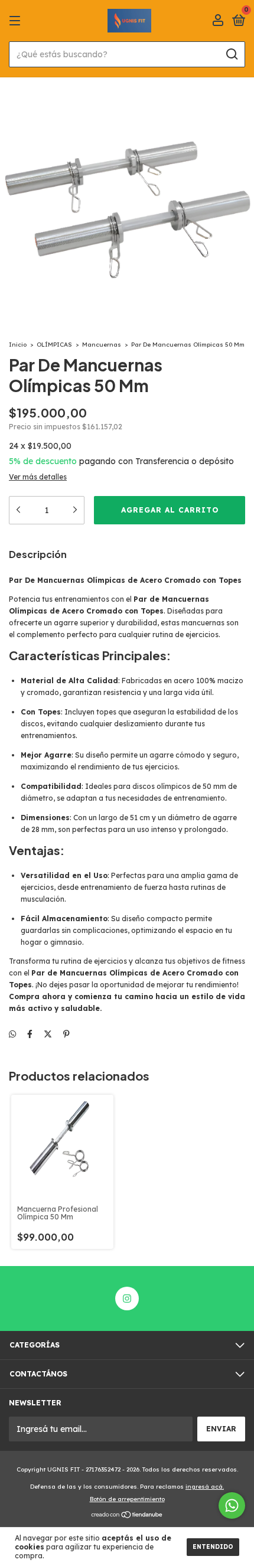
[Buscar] (231, 54)
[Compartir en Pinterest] (66, 1034)
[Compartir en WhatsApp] (12, 1034)
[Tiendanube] (127, 1515)
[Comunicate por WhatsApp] (232, 1505)
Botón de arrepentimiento (127, 1499)
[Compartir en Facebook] (29, 1034)
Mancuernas (101, 344)
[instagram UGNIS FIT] (127, 1298)
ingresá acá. (204, 1486)
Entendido (213, 1547)
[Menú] (17, 21)
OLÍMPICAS (54, 344)
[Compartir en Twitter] (48, 1034)
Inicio (18, 344)
